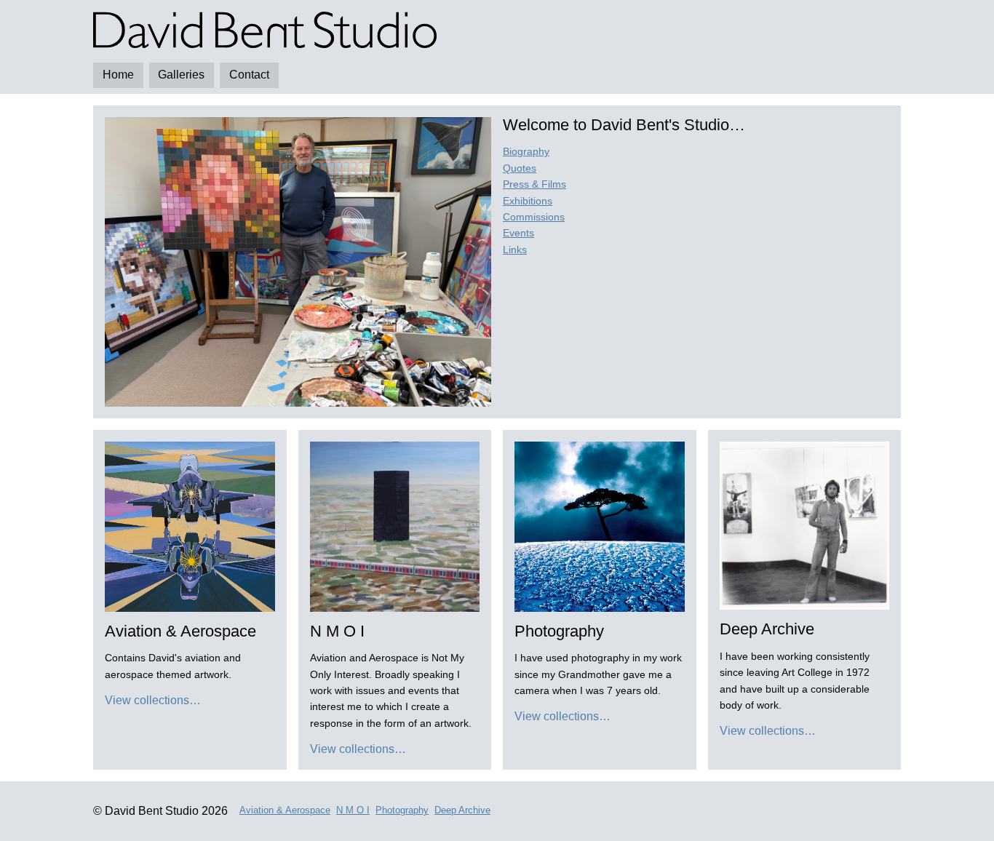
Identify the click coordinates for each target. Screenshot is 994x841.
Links (515, 249)
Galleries (181, 74)
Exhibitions (527, 201)
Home (118, 74)
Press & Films (534, 184)
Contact (249, 74)
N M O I (353, 810)
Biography (526, 151)
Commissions (534, 217)
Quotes (519, 168)
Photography (402, 810)
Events (518, 233)
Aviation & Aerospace (284, 810)
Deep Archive (462, 810)
